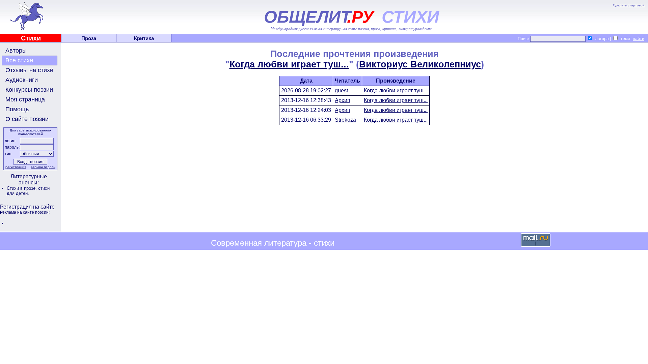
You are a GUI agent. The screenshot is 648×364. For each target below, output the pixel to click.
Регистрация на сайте (27, 207)
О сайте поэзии (27, 119)
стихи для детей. (28, 191)
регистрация (15, 167)
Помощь (17, 109)
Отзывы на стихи (29, 70)
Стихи (31, 38)
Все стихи (19, 60)
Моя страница (25, 99)
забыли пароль (43, 167)
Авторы (16, 50)
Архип (342, 100)
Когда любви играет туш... (289, 64)
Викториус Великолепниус (420, 64)
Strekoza (345, 120)
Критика (144, 38)
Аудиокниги (21, 80)
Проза (88, 38)
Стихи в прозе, (22, 188)
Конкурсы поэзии (29, 89)
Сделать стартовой (629, 5)
